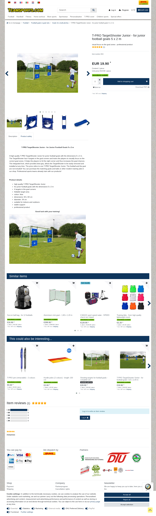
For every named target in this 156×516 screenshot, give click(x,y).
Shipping (104, 93)
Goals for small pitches (60, 23)
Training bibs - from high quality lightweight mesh (129, 316)
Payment (10, 486)
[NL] (32, 2)
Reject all (126, 500)
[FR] (21, 2)
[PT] (38, 2)
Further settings (27, 512)
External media (54, 508)
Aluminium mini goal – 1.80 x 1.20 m (58, 315)
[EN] (15, 2)
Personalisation (76, 17)
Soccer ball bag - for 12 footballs (20, 315)
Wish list (97, 87)
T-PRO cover (89, 17)
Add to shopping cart (125, 81)
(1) (104, 47)
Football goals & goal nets (40, 23)
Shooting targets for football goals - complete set (94, 379)
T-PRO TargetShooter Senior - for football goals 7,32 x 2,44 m (130, 379)
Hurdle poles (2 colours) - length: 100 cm (58, 379)
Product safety (26, 136)
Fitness (28, 17)
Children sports (102, 17)
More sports (52, 17)
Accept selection (127, 504)
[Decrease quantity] (99, 83)
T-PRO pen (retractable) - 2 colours (21, 378)
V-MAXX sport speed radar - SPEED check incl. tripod (94, 316)
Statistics (26, 508)
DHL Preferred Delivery (75, 508)
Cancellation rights (62, 489)
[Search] (93, 10)
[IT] (26, 2)
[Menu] (152, 483)
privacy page (95, 502)
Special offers (116, 17)
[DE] (9, 2)
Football (11, 17)
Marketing (39, 508)
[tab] (13, 136)
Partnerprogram (61, 486)
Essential (14, 508)
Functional (15, 512)
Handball (19, 17)
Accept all (127, 495)
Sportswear (63, 17)
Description (13, 136)
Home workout (39, 17)
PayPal (91, 508)
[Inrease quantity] (99, 80)
